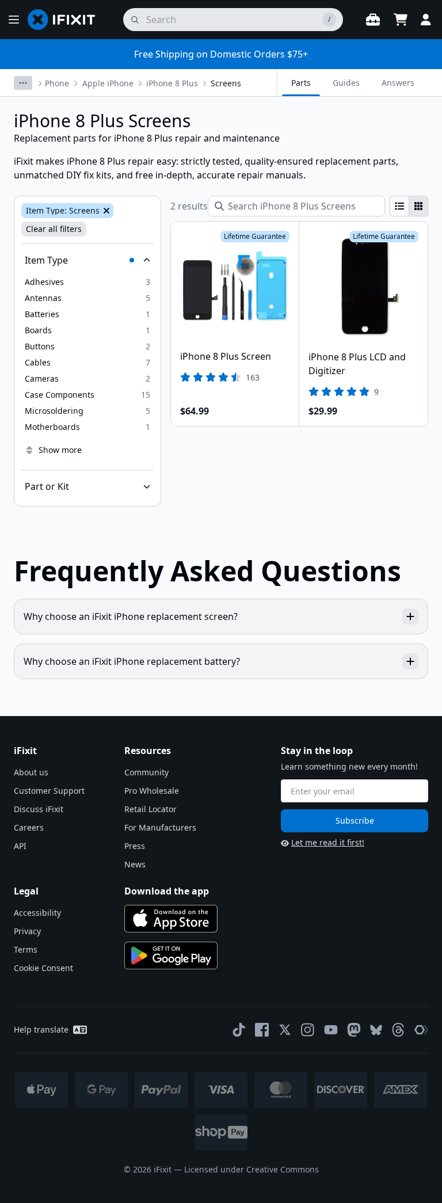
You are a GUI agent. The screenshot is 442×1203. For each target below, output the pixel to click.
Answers (398, 82)
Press (134, 845)
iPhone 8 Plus (172, 83)
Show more (60, 449)
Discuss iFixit (38, 809)
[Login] (426, 19)
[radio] (399, 206)
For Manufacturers (160, 827)
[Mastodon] (354, 1030)
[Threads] (398, 1030)
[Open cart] (400, 19)
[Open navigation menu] (13, 19)
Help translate (41, 1029)
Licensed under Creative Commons (251, 1169)
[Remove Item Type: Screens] (105, 210)
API (20, 845)
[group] (409, 206)
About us (31, 772)
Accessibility (37, 912)
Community (146, 772)
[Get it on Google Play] (171, 955)
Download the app (166, 891)
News (135, 864)
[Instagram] (308, 1030)
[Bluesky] (376, 1030)
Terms (25, 949)
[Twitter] (285, 1030)
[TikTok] (239, 1030)
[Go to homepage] (66, 19)
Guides (346, 82)
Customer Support (49, 790)
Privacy (27, 931)
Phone (57, 83)
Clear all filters (54, 228)
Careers (29, 827)
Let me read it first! (327, 842)
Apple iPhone (108, 83)
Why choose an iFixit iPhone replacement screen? (131, 616)
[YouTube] (331, 1030)
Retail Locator (150, 809)
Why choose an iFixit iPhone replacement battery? (132, 661)
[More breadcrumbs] (23, 83)
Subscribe (355, 820)
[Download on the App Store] (171, 918)
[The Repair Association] (421, 1030)
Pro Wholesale (151, 790)
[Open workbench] (372, 19)
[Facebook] (262, 1030)
